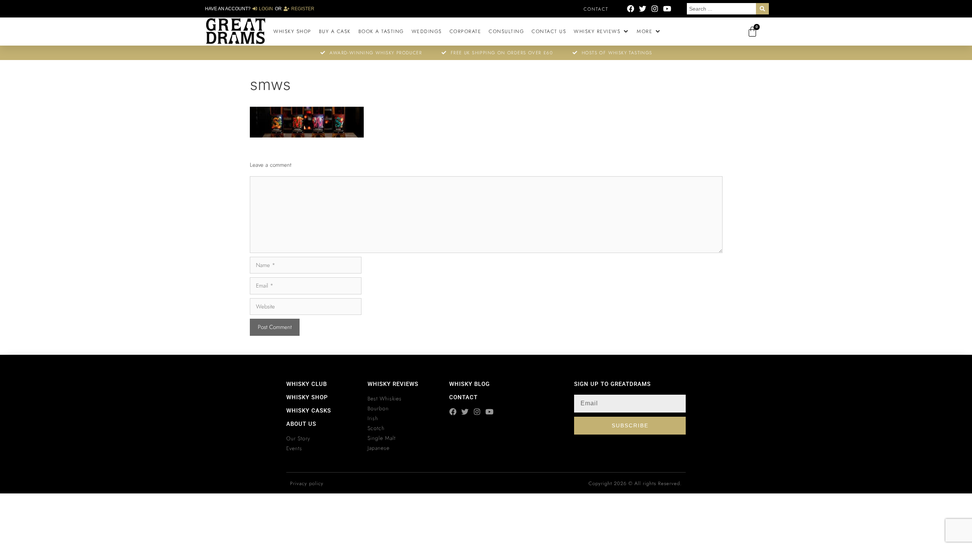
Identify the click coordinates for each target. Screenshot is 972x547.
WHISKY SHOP (307, 397)
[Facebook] (630, 8)
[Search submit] (762, 8)
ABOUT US (301, 424)
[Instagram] (654, 8)
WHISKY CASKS (308, 410)
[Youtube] (667, 8)
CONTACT (463, 397)
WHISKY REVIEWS (393, 384)
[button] (601, 31)
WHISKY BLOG (469, 384)
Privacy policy (306, 483)
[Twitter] (642, 8)
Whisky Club (306, 384)
